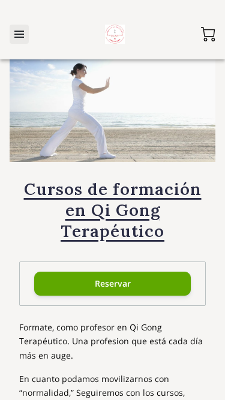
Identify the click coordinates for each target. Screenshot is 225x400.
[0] (208, 34)
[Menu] (19, 34)
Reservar (113, 283)
